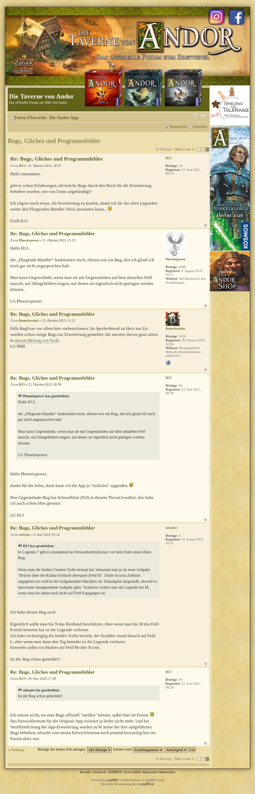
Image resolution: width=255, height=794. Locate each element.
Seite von (184, 149)
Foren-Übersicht (30, 117)
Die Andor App (63, 117)
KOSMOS (115, 772)
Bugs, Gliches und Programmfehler (54, 140)
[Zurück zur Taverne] (22, 65)
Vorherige (17, 750)
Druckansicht (195, 116)
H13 (22, 166)
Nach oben (205, 225)
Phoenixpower (29, 240)
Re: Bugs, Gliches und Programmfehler (56, 159)
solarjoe (24, 534)
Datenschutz (167, 772)
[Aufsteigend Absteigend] (180, 749)
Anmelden (199, 127)
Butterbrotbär (29, 320)
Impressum (150, 772)
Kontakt (85, 772)
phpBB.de (147, 784)
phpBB (112, 780)
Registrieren (178, 127)
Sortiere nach (123, 749)
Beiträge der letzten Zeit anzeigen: (62, 749)
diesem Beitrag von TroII (37, 340)
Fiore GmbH (132, 772)
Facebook (99, 772)
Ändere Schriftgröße (203, 116)
